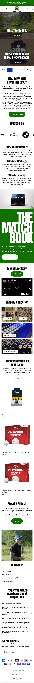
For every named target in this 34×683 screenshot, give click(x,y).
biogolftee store (19, 670)
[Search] (6, 9)
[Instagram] (17, 678)
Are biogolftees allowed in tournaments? (15, 618)
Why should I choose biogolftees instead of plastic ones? (16, 632)
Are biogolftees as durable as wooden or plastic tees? (15, 608)
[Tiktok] (20, 678)
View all (17, 378)
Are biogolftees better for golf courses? (15, 627)
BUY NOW (17, 36)
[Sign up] (30, 652)
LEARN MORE (17, 62)
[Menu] (2, 9)
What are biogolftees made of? (12, 603)
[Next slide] (32, 3)
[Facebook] (14, 678)
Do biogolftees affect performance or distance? (14, 613)
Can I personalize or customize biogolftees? (16, 623)
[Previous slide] (2, 3)
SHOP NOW (17, 521)
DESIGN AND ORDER (17, 114)
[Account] (28, 9)
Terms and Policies (17, 674)
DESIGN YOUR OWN (10, 257)
